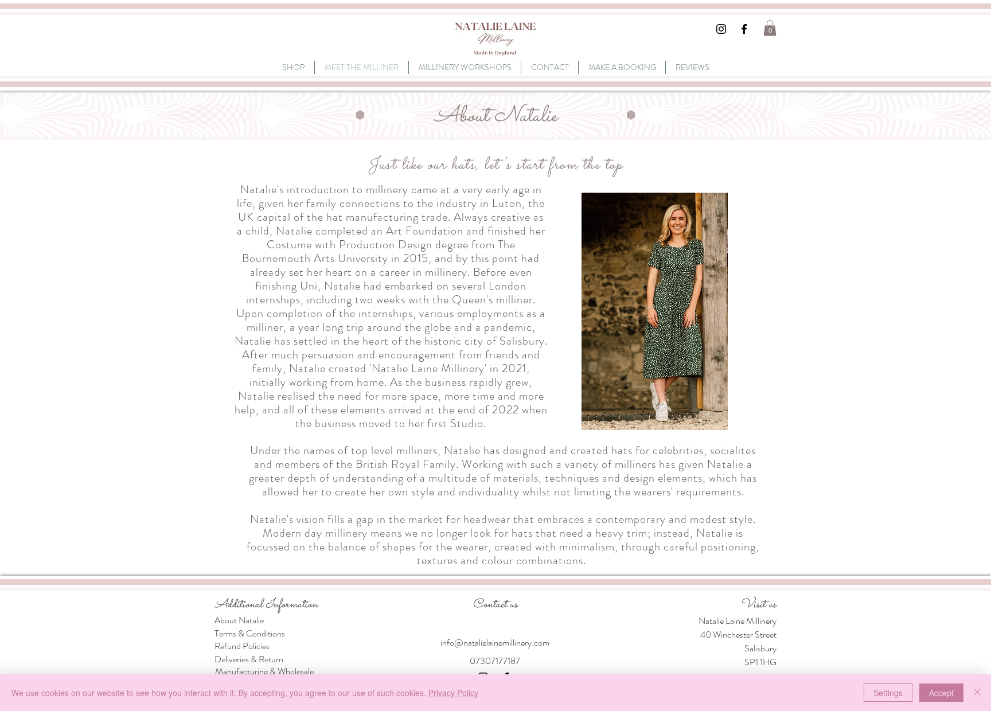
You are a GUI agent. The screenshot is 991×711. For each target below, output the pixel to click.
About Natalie (239, 620)
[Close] (977, 692)
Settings (888, 692)
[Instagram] (721, 29)
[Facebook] (744, 29)
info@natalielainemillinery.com (494, 642)
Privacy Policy (453, 692)
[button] (770, 28)
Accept (941, 692)
